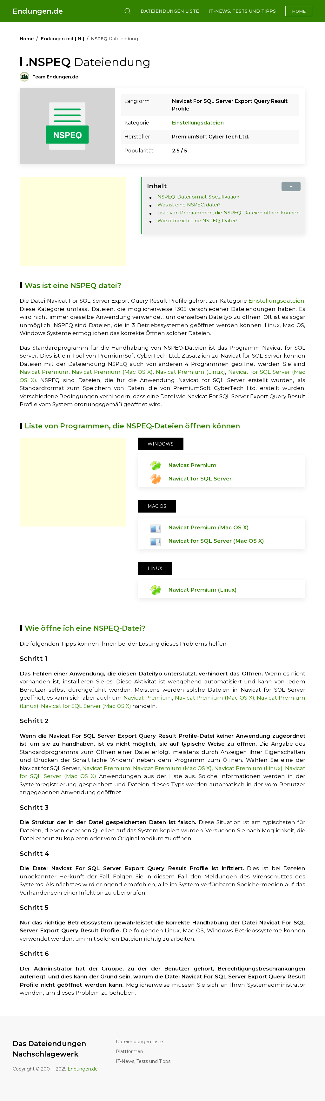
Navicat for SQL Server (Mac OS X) (216, 541)
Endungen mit (62, 39)
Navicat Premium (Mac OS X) (112, 372)
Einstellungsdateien (198, 123)
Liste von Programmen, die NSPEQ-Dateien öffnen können (228, 213)
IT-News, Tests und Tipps (242, 11)
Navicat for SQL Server (200, 478)
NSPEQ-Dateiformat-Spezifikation (198, 197)
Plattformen (129, 1051)
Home (299, 11)
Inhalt (157, 186)
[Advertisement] (73, 221)
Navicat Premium (44, 372)
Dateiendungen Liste (170, 11)
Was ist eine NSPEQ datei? (189, 205)
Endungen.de (38, 11)
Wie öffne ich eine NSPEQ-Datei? (197, 221)
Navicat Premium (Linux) (190, 372)
